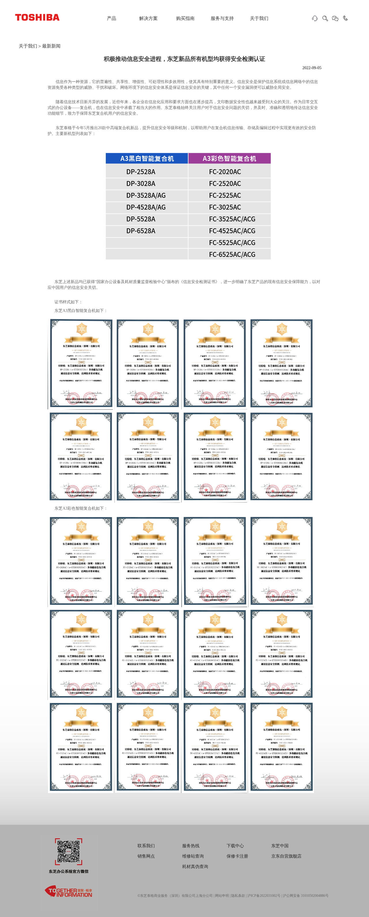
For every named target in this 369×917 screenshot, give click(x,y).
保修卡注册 (237, 856)
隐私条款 (238, 896)
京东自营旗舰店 (286, 856)
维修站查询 (193, 856)
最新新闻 (51, 46)
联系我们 (146, 845)
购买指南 (185, 18)
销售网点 (146, 856)
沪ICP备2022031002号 (263, 896)
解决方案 (148, 18)
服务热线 (190, 845)
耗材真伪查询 (195, 866)
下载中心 (235, 845)
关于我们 (259, 18)
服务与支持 (222, 18)
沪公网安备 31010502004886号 (306, 896)
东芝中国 (280, 845)
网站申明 (222, 896)
